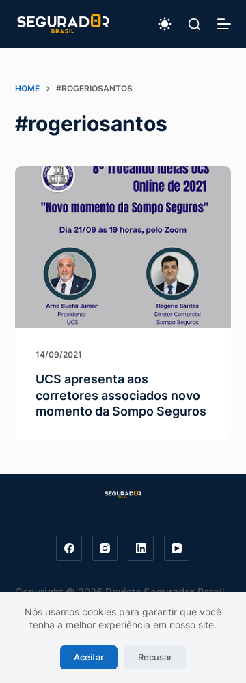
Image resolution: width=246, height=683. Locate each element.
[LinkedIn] (141, 549)
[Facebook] (69, 549)
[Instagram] (105, 549)
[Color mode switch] (165, 24)
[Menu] (224, 24)
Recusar (155, 657)
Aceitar (89, 657)
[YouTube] (177, 549)
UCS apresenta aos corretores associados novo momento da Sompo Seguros (121, 395)
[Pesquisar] (194, 24)
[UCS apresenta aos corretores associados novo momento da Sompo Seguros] (123, 247)
